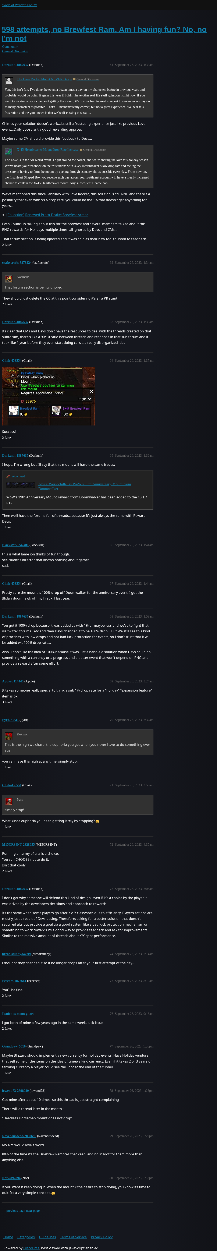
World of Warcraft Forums (19, 5)
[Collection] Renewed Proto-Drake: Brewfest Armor (47, 214)
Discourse (31, 1248)
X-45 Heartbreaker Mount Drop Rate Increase (47, 149)
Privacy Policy (102, 1237)
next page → (35, 1210)
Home (8, 1237)
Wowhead (18, 476)
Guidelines (47, 1237)
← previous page (13, 1210)
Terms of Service (73, 1237)
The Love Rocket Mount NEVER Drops (44, 79)
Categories (26, 1237)
